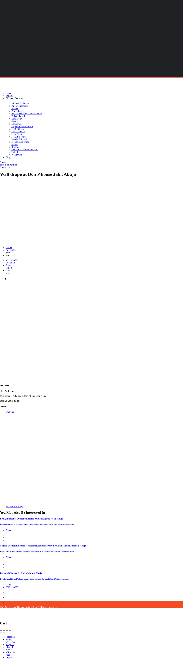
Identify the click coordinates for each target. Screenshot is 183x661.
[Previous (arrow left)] (1, 632)
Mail (8, 655)
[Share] (4, 630)
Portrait (14, 144)
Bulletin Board (18, 116)
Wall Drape (16, 155)
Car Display (16, 119)
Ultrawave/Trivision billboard (24, 149)
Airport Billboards (19, 106)
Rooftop (15, 147)
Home (8, 93)
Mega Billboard (18, 137)
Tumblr (9, 649)
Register (13, 165)
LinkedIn (10, 647)
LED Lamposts (18, 131)
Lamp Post (16, 124)
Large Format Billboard (22, 126)
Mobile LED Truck (20, 142)
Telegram (10, 644)
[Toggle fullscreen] (7, 630)
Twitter (9, 639)
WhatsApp (10, 642)
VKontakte (11, 652)
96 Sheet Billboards (20, 103)
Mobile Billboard (19, 139)
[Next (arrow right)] (4, 632)
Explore (9, 95)
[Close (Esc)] (1, 630)
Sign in (3, 165)
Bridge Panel (17, 111)
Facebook (10, 637)
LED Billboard (18, 129)
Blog (8, 157)
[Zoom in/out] (10, 630)
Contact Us (5, 162)
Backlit (14, 108)
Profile (9, 247)
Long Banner (17, 134)
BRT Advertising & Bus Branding (26, 113)
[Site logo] (11, 88)
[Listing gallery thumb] (72, 380)
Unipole (15, 152)
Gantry (14, 121)
